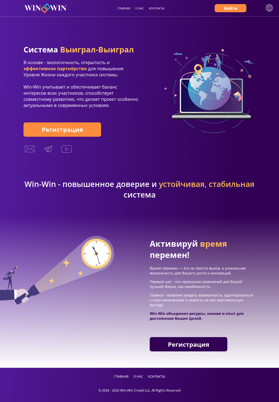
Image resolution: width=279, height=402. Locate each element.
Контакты (156, 8)
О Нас (139, 8)
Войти (230, 8)
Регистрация (62, 129)
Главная (123, 8)
